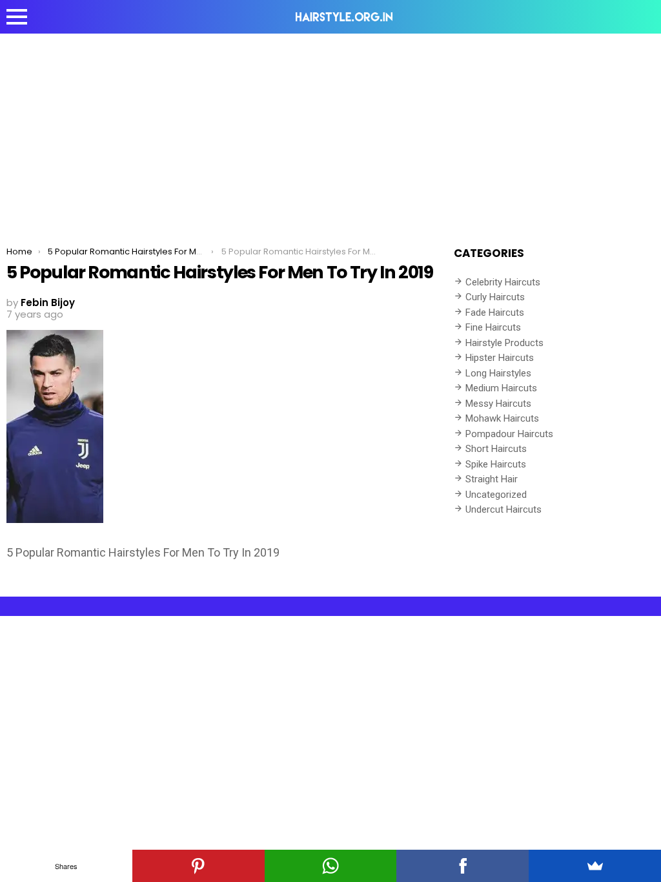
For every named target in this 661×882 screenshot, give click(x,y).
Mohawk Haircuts (502, 418)
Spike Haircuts (495, 464)
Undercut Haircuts (503, 509)
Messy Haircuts (498, 403)
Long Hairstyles (498, 373)
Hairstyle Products (504, 343)
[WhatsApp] (331, 866)
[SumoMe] (595, 866)
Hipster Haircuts (499, 358)
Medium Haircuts (501, 388)
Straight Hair (491, 479)
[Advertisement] (330, 130)
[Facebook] (462, 866)
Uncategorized (496, 494)
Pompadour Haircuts (509, 434)
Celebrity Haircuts (502, 282)
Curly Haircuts (495, 297)
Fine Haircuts (493, 327)
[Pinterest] (198, 866)
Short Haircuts (496, 449)
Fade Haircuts (494, 312)
